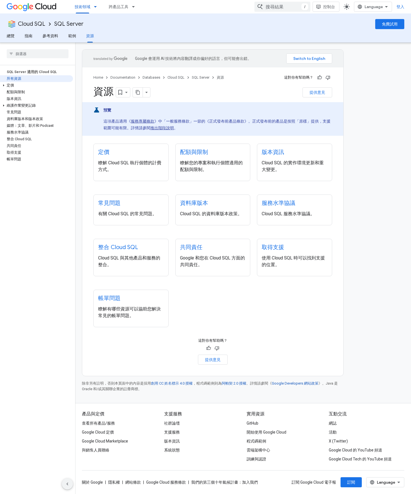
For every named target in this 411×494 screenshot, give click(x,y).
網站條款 (133, 482)
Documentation (122, 77)
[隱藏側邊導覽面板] (67, 484)
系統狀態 (172, 450)
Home (98, 77)
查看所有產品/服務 (98, 423)
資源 (90, 35)
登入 (400, 6)
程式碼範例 (256, 441)
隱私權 (114, 482)
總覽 (11, 35)
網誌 (333, 423)
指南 (28, 35)
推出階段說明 (162, 128)
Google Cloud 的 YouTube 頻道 (355, 450)
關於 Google (92, 482)
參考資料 (50, 35)
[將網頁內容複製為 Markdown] (138, 92)
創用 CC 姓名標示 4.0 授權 (172, 383)
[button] (36, 85)
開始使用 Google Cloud (266, 432)
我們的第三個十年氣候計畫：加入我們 (224, 482)
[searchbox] (37, 53)
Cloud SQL (31, 23)
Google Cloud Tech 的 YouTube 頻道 (360, 459)
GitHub (252, 423)
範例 (72, 35)
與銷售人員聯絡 (95, 450)
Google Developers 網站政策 (295, 383)
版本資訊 (172, 441)
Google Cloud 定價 (98, 432)
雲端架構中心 (258, 450)
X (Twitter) (338, 441)
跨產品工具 (118, 6)
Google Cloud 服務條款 (166, 482)
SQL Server (69, 23)
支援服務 (172, 432)
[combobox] (282, 7)
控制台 (329, 6)
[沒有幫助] (328, 77)
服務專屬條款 (142, 121)
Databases (151, 77)
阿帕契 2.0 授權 (234, 383)
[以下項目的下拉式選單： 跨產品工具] (135, 6)
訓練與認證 (256, 459)
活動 (333, 432)
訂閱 (351, 482)
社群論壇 (172, 423)
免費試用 (390, 24)
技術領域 (82, 6)
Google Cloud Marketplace (105, 441)
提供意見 (317, 92)
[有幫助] (319, 77)
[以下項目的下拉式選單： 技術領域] (97, 6)
